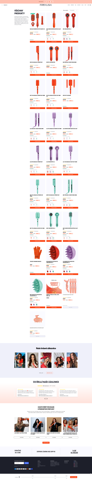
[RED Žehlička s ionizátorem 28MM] (31, 138)
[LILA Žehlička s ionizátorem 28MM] (67, 72)
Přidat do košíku (37, 41)
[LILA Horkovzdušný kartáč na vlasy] (50, 39)
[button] (45, 398)
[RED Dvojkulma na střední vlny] (31, 172)
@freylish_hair (49, 372)
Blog (38, 466)
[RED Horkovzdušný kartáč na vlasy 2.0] (64, 138)
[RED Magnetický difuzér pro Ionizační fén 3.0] (64, 271)
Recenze (39, 464)
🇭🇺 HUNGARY (76, 466)
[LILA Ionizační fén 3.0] (67, 39)
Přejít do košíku (73, 477)
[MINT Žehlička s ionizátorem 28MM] (69, 72)
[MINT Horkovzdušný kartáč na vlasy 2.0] (53, 39)
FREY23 (38, 34)
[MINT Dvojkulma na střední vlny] (36, 72)
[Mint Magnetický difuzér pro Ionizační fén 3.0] (53, 271)
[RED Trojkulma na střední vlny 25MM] (47, 138)
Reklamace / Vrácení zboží (54, 464)
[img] (40, 385)
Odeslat (26, 463)
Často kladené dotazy (41, 465)
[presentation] (14, 361)
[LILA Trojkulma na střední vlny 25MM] (34, 105)
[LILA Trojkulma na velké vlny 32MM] (50, 105)
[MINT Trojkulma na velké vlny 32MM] (53, 105)
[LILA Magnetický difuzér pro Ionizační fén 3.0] (50, 271)
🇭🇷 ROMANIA (76, 465)
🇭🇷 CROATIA (75, 464)
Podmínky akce (52, 465)
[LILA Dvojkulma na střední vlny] (34, 72)
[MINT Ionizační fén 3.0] (69, 39)
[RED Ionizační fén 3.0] (47, 172)
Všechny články (46, 442)
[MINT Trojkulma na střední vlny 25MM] (36, 105)
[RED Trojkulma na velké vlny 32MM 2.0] (64, 172)
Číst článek (21, 437)
